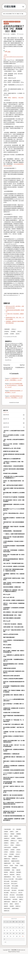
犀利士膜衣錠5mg (7, 647)
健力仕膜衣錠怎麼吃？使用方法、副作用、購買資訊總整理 (13, 500)
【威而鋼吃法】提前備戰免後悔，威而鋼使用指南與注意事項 (13, 766)
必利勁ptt (11, 845)
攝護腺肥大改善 (6, 861)
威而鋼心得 (20, 840)
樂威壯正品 (18, 874)
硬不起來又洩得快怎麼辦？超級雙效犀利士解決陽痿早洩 (13, 672)
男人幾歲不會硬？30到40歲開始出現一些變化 (13, 724)
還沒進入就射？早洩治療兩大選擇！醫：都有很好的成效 (13, 555)
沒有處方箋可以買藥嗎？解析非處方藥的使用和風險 (13, 489)
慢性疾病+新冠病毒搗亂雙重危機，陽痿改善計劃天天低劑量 (13, 559)
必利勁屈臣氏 (6, 849)
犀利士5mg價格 (6, 881)
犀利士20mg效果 (7, 890)
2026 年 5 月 (6, 427)
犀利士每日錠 (12, 894)
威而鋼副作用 (19, 838)
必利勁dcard (6, 845)
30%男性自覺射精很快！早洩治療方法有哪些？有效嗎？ (13, 542)
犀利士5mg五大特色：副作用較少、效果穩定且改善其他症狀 (13, 444)
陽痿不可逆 (6, 903)
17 (4, 933)
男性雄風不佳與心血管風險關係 (10, 473)
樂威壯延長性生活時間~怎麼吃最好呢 (11, 675)
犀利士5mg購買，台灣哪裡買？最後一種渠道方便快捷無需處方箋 (13, 651)
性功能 (5, 856)
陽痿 (20, 901)
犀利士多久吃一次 (13, 892)
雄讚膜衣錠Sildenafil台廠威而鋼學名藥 (11, 458)
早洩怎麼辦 (11, 21)
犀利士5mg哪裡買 (7, 644)
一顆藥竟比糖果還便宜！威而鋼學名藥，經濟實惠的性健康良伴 (13, 819)
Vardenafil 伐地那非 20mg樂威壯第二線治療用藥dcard (13, 773)
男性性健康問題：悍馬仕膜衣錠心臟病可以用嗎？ (13, 807)
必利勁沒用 (18, 849)
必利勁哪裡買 (15, 847)
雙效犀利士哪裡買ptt (15, 908)
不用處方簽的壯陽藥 (7, 829)
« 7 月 (5, 942)
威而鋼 (11, 836)
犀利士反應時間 (20, 890)
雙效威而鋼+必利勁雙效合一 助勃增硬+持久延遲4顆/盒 (14, 518)
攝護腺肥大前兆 (16, 856)
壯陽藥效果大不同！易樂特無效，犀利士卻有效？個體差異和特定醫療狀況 (13, 590)
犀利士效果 (6, 894)
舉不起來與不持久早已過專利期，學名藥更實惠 (13, 497)
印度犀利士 (11, 831)
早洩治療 (16, 865)
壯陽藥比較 (6, 836)
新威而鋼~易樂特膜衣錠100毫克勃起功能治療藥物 (13, 455)
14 (16, 930)
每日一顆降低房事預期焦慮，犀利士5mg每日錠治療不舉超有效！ (13, 798)
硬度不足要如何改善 (7, 899)
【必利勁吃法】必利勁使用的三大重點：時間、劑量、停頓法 (13, 462)
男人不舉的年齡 (12, 897)
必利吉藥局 (6, 333)
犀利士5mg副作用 (14, 881)
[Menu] (23, 6)
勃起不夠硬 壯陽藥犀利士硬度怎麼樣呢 (12, 618)
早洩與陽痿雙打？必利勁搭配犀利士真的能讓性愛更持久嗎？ (13, 608)
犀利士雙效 (20, 97)
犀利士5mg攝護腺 (15, 885)
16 (22, 930)
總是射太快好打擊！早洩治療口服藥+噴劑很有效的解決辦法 (13, 537)
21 (16, 933)
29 (19, 936)
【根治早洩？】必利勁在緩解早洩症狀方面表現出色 (13, 431)
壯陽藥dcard (6, 833)
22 (19, 933)
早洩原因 (17, 863)
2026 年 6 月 (6, 423)
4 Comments (21, 34)
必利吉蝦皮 (12, 333)
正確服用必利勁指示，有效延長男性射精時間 (13, 466)
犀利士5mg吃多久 (14, 883)
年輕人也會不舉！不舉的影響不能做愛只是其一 (13, 563)
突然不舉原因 (15, 899)
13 (13, 930)
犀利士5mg (19, 876)
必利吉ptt (5, 854)
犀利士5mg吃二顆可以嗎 (8, 597)
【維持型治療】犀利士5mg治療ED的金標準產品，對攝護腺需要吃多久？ (13, 477)
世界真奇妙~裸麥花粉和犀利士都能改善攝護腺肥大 (13, 469)
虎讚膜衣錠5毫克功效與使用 (9, 668)
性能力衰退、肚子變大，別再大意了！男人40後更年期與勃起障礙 (14, 745)
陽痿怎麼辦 (6, 23)
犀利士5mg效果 (6, 888)
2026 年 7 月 (6, 419)
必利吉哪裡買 (13, 331)
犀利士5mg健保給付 (19, 879)
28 (16, 936)
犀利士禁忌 (6, 897)
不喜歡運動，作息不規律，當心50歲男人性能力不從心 (14, 732)
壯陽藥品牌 (12, 833)
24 (4, 936)
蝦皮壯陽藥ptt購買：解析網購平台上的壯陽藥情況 (14, 493)
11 (7, 930)
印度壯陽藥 (10, 6)
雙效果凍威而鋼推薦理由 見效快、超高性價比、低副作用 (14, 664)
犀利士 (14, 876)
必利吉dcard (14, 329)
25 (7, 936)
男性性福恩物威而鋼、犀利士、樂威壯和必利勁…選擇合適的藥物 (13, 782)
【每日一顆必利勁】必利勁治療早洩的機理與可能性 (13, 440)
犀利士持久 (20, 892)
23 (22, 933)
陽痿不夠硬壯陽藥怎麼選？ (9, 637)
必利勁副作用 (18, 845)
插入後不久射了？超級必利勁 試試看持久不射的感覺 (14, 630)
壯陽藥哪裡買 (18, 833)
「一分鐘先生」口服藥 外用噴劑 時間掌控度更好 (14, 534)
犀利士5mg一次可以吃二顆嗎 (8, 879)
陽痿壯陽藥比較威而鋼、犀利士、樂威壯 (12, 615)
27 (13, 936)
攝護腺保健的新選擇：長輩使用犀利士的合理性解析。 (13, 505)
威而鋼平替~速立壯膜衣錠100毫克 (10, 451)
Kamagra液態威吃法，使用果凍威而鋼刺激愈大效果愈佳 (13, 641)
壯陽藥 (17, 831)
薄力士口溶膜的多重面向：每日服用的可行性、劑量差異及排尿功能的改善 (13, 803)
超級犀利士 (14, 97)
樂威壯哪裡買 (18, 872)
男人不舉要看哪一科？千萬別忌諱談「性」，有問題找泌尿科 (13, 720)
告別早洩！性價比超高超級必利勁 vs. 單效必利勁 (13, 514)
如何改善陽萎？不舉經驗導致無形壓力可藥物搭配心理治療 (13, 686)
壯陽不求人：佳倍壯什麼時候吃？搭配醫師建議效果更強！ (13, 604)
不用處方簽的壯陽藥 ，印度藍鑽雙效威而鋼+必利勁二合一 (13, 660)
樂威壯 (9, 97)
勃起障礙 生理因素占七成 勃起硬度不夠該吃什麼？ (13, 737)
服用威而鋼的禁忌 (7, 867)
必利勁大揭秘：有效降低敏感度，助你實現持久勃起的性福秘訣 (13, 550)
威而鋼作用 (16, 836)
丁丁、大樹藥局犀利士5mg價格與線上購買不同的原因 (13, 655)
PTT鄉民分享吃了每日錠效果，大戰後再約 (12, 624)
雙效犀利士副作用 (7, 908)
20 (13, 933)
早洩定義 (11, 865)
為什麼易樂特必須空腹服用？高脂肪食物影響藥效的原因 (13, 546)
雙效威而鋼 (11, 906)
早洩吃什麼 (6, 865)
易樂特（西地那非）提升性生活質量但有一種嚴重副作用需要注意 (13, 583)
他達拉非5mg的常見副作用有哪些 (10, 634)
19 (10, 933)
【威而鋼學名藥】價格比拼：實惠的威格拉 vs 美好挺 (14, 757)
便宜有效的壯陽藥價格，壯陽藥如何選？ (12, 587)
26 (10, 936)
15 (19, 930)
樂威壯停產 (18, 870)
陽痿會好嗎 (6, 906)
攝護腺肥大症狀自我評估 (15, 861)
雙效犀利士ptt (18, 906)
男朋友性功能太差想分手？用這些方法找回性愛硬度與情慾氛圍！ (13, 778)
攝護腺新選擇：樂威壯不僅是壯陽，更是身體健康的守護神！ (13, 527)
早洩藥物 (21, 865)
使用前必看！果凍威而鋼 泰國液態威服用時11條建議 (13, 682)
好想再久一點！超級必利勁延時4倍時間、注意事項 (13, 481)
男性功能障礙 (17, 21)
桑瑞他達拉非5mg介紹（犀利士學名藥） (12, 448)
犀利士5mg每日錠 (14, 888)
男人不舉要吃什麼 (20, 897)
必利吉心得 (19, 331)
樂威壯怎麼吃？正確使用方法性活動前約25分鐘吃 (13, 762)
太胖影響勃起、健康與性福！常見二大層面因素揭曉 (13, 574)
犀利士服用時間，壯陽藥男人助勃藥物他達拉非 (13, 600)
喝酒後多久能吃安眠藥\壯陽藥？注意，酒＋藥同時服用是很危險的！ (14, 741)
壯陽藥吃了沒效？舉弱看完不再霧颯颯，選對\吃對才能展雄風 (14, 691)
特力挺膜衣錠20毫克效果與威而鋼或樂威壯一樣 (14, 815)
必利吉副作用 (6, 331)
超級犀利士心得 (14, 901)
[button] (8, 360)
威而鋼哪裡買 (6, 840)
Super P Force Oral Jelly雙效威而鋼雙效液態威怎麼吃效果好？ (13, 700)
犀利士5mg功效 (6, 594)
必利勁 (17, 842)
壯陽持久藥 (6, 21)
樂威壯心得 (6, 874)
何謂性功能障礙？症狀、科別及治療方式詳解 (13, 627)
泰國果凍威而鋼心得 (7, 876)
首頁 (4, 13)
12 (10, 930)
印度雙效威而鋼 (6, 329)
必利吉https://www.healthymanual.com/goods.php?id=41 (13, 56)
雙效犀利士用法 (6, 910)
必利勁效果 (12, 849)
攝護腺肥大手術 (14, 858)
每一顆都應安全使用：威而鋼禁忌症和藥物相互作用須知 (13, 750)
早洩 (13, 863)
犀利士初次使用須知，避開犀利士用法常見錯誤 (13, 566)
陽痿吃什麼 (17, 903)
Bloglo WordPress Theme (14, 951)
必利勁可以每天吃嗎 (7, 847)
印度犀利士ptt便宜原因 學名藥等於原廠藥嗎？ (13, 678)
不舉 (13, 829)
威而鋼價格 (13, 838)
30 (22, 936)
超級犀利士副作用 (7, 901)
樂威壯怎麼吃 (12, 874)
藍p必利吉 (17, 333)
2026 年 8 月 (6, 414)
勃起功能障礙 (18, 829)
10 (4, 930)
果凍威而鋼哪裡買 (7, 870)
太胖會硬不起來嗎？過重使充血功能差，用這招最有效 (13, 579)
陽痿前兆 (11, 903)
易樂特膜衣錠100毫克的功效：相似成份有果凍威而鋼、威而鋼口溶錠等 (13, 812)
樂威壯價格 (6, 872)
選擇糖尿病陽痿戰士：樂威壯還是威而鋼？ (12, 531)
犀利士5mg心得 (6, 621)
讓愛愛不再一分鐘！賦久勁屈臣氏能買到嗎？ (13, 795)
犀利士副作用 (14, 890)
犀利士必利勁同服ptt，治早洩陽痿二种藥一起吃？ (13, 704)
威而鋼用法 (12, 842)
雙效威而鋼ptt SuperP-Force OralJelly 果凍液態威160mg (13, 509)
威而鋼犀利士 (6, 842)
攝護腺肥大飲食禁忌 (7, 863)
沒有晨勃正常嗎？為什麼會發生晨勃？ (11, 712)
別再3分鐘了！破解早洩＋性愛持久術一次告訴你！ (13, 787)
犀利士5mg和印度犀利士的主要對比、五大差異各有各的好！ (13, 435)
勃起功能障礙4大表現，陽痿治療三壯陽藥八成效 (13, 695)
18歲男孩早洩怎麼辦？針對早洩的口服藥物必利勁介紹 (13, 791)
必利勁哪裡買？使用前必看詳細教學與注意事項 (13, 770)
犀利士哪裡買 (6, 892)
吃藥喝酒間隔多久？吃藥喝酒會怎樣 (11, 753)
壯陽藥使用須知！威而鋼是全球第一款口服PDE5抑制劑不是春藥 (14, 709)
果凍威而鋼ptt (14, 867)
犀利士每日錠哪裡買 (19, 894)
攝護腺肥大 (10, 856)
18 (7, 933)
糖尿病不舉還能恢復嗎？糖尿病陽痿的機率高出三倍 (13, 716)
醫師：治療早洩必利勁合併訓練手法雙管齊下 (13, 485)
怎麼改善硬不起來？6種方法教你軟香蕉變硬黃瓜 (13, 522)
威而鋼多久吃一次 (13, 840)
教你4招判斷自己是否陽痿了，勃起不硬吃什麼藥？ (13, 728)
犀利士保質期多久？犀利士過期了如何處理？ (13, 612)
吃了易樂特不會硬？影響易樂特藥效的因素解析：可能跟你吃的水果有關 (13, 570)
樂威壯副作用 (12, 872)
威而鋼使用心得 (6, 838)
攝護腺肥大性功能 (7, 858)
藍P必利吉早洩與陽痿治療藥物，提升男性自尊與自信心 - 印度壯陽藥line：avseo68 (14, 385)
